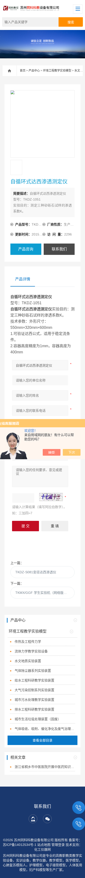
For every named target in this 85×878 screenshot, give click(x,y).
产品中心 (34, 70)
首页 (23, 70)
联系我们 (59, 249)
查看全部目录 (42, 740)
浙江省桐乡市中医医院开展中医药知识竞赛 (45, 767)
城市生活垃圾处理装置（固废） (38, 719)
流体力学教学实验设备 (31, 651)
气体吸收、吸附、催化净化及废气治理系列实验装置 (45, 729)
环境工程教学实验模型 (57, 70)
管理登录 (58, 845)
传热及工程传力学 (28, 641)
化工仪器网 (42, 849)
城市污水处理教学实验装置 (34, 700)
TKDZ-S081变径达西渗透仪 (35, 572)
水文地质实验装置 (28, 661)
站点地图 (44, 845)
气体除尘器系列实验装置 (33, 670)
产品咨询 (25, 249)
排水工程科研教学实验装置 (34, 709)
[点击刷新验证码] (51, 497)
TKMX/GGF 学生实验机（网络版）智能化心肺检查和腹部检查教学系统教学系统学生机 (45, 593)
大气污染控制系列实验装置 (34, 690)
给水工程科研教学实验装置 (34, 680)
